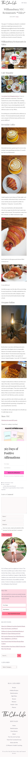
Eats (4, 482)
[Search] (19, 655)
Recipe (14, 687)
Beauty (14, 699)
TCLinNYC (7, 484)
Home (14, 725)
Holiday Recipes (14, 690)
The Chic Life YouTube (14, 737)
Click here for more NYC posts (9, 420)
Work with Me (14, 742)
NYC (4, 484)
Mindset (14, 701)
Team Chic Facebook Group (14, 739)
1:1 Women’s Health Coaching (14, 745)
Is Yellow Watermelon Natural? (9, 486)
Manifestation (14, 693)
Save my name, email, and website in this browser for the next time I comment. (13, 529)
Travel (11, 482)
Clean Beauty (14, 731)
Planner (14, 707)
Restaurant (7, 482)
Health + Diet (14, 704)
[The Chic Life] (9, 2)
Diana (17, 16)
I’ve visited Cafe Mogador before (10, 96)
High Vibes (14, 696)
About (14, 734)
